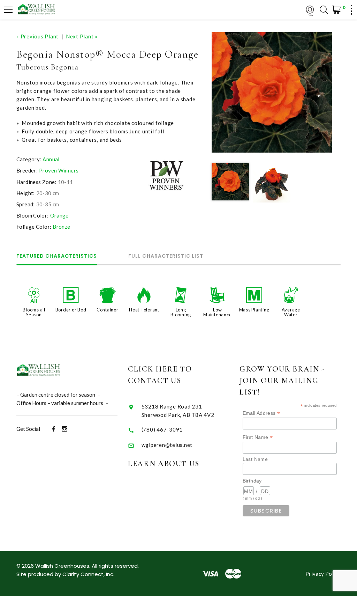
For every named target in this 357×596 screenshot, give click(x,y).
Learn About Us (163, 463)
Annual (51, 159)
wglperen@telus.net (167, 445)
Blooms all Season (34, 312)
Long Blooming (180, 312)
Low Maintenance (217, 312)
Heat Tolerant (144, 309)
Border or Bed (70, 309)
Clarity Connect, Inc (87, 574)
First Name (258, 437)
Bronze (61, 226)
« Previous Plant (37, 36)
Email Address (261, 413)
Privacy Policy (323, 574)
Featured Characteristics (56, 256)
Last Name (255, 459)
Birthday (252, 481)
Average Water (291, 312)
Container (108, 309)
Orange (59, 215)
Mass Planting (254, 309)
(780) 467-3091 (162, 429)
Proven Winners (58, 170)
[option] (272, 92)
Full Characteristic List (165, 256)
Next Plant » (82, 36)
